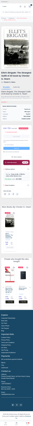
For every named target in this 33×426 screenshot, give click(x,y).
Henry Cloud (8, 286)
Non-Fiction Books (22, 18)
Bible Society (22, 286)
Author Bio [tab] (16, 87)
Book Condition (10, 185)
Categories (11, 18)
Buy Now (10, 301)
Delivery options (10, 169)
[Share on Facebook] (13, 194)
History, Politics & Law (9, 20)
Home (4, 18)
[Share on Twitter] (9, 194)
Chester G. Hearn (10, 231)
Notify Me (16, 148)
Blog (2, 330)
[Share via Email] (5, 194)
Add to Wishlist (18, 157)
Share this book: (7, 191)
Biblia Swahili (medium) (23, 288)
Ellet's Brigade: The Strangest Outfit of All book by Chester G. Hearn (9, 238)
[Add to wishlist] (13, 213)
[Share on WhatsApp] (17, 194)
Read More (4, 102)
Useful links (4, 1)
